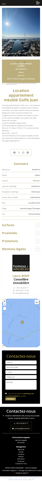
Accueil (3, 83)
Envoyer (10, 399)
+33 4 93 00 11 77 (22, 288)
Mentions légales (31, 468)
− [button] (4, 304)
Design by (22, 473)
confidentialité (33, 477)
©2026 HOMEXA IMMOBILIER (14, 468)
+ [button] (4, 301)
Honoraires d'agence (10, 470)
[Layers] (37, 302)
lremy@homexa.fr (22, 293)
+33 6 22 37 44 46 (22, 290)
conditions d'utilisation (14, 479)
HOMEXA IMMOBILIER (13, 416)
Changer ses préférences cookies (30, 470)
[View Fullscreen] (4, 308)
